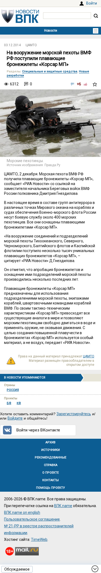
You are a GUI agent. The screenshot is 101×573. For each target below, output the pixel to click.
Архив (50, 442)
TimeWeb (39, 539)
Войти (91, 3)
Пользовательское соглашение (32, 519)
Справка (50, 465)
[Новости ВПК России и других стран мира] (20, 21)
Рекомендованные (50, 457)
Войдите (15, 418)
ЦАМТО (31, 45)
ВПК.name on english (22, 512)
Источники (50, 450)
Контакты (50, 480)
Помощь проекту (50, 488)
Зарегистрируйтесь (74, 414)
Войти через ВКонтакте (38, 430)
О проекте (50, 472)
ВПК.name (63, 506)
